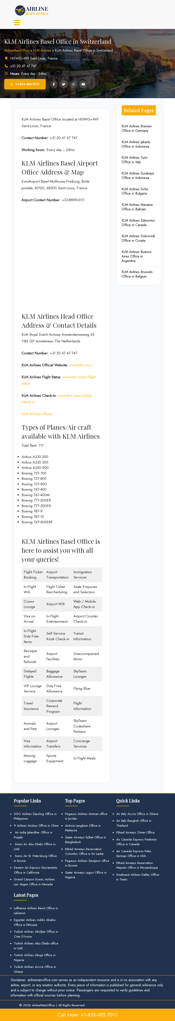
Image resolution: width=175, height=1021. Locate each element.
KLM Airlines (42, 50)
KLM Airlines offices (37, 413)
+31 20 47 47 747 (23, 66)
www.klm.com (80, 365)
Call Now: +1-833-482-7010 (87, 1014)
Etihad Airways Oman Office (135, 832)
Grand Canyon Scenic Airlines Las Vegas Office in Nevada (34, 882)
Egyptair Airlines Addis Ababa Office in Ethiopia (34, 922)
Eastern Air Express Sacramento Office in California (35, 870)
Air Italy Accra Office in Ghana (137, 814)
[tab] (17, 23)
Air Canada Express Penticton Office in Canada (136, 842)
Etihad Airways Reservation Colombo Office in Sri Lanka (84, 851)
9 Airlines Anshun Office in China (36, 825)
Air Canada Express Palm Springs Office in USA (133, 853)
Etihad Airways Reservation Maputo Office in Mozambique (137, 865)
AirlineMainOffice (16, 50)
